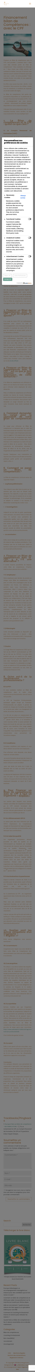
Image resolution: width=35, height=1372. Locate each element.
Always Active (23, 197)
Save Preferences (20, 276)
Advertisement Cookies (15, 256)
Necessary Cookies (9, 196)
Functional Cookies (13, 219)
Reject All (7, 276)
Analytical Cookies (13, 238)
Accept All (7, 279)
